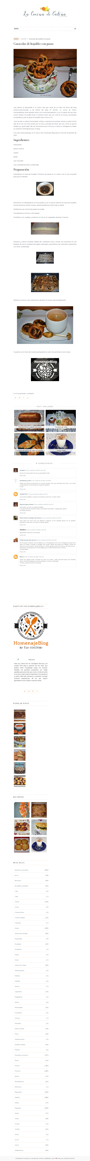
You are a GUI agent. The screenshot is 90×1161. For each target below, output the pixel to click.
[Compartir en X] (15, 398)
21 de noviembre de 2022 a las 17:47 (43, 504)
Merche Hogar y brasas (26, 504)
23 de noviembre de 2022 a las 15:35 (36, 529)
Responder (23, 475)
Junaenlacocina (49, 121)
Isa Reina (22, 470)
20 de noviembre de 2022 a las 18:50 (41, 480)
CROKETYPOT (24, 494)
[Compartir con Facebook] (23, 398)
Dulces (23, 39)
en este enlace (65, 352)
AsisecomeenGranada (21, 110)
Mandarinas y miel (25, 480)
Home (16, 39)
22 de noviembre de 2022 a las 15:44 (51, 518)
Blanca (22, 557)
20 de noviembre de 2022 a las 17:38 (35, 470)
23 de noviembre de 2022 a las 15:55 (47, 540)
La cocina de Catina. (36, 1158)
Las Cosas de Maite (68, 1158)
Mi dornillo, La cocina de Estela (63, 110)
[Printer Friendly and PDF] (28, 398)
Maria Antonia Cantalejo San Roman (30, 518)
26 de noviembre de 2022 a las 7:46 (34, 556)
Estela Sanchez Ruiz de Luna (28, 540)
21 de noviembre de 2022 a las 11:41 (38, 494)
